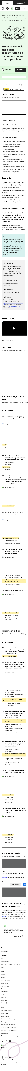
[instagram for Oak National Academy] (2, 1040)
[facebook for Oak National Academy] (6, 1040)
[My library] (12, 8)
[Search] (7, 8)
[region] (14, 107)
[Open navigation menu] (24, 8)
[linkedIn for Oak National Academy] (10, 1040)
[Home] (2, 8)
